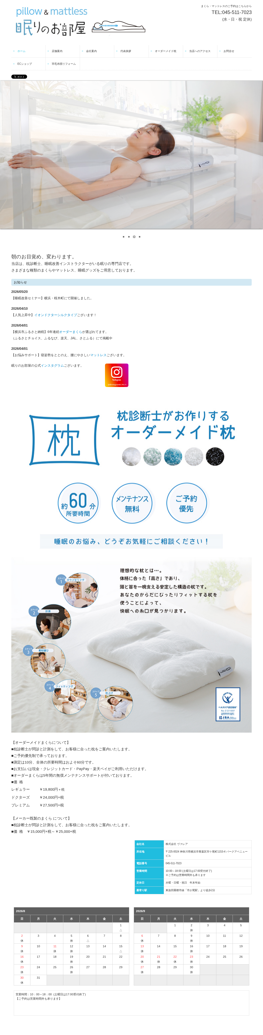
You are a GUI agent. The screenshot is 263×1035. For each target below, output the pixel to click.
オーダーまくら (70, 332)
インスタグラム (52, 365)
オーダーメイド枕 (165, 51)
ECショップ (24, 63)
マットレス (98, 355)
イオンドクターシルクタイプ (55, 315)
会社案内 (91, 51)
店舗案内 (57, 51)
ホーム (21, 51)
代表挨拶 (125, 51)
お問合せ (229, 51)
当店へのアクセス (200, 51)
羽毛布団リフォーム (64, 63)
